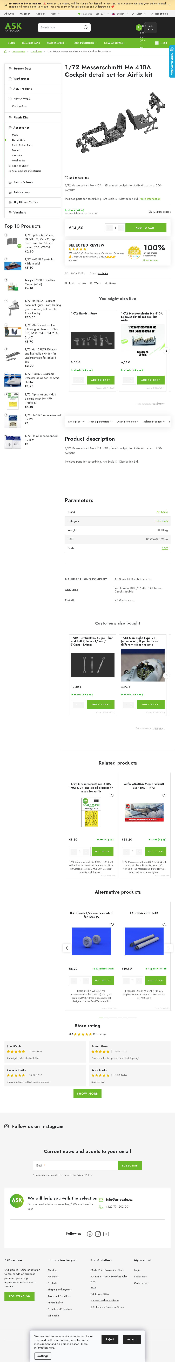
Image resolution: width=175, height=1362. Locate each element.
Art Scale (103, 273)
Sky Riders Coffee (26, 202)
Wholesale (53, 1315)
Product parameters (98, 421)
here (51, 1348)
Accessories (22, 128)
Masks (15, 135)
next (168, 948)
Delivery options (162, 211)
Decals (15, 150)
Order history (141, 1283)
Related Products (153, 421)
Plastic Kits (21, 117)
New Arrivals (22, 99)
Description (74, 421)
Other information (126, 421)
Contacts (40, 13)
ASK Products (23, 89)
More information (150, 199)
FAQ (93, 1287)
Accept (131, 1339)
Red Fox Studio (20, 165)
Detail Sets (19, 140)
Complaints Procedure (60, 1309)
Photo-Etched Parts (22, 145)
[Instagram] (98, 1234)
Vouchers (20, 213)
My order (25, 13)
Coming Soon (19, 106)
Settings (42, 1356)
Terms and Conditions (59, 1296)
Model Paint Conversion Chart (107, 1270)
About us (9, 13)
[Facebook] (89, 1234)
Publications (22, 192)
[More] (161, 43)
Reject (110, 1339)
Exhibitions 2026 (100, 1294)
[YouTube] (106, 1234)
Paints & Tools (23, 182)
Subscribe (130, 1165)
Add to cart (146, 228)
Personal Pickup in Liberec (105, 1300)
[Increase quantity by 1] (121, 228)
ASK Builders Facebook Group (107, 1307)
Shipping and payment (59, 1289)
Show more (87, 1094)
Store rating (87, 1025)
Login (137, 1270)
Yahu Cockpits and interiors (26, 171)
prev (67, 948)
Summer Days (22, 69)
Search (86, 27)
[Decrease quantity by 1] (109, 228)
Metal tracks (18, 160)
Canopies (17, 155)
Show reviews (150, 260)
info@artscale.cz (119, 1199)
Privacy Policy (84, 1175)
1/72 (165, 548)
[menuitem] (11, 43)
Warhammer (21, 79)
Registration (161, 13)
